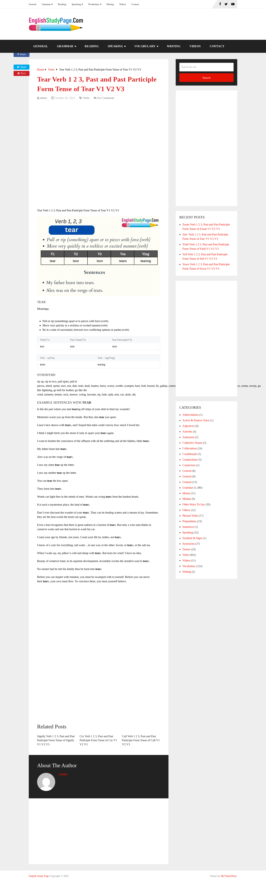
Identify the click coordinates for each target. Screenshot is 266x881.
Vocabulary (93, 4)
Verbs (86, 97)
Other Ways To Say (193, 504)
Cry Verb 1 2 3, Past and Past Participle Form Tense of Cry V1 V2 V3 (98, 740)
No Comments (105, 97)
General (32, 4)
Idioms (186, 493)
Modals (186, 498)
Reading (62, 4)
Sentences (188, 526)
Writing (110, 4)
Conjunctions (190, 459)
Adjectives (188, 425)
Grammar (46, 4)
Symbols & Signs (192, 538)
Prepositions (189, 521)
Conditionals (189, 454)
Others (186, 510)
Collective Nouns (192, 442)
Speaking (76, 4)
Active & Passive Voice (195, 420)
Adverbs (187, 431)
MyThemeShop (229, 876)
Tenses (186, 549)
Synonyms (188, 543)
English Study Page (39, 876)
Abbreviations (190, 414)
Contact (135, 4)
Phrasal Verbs (190, 515)
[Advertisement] (98, 129)
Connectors (188, 465)
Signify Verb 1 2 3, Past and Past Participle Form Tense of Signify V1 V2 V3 (56, 740)
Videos (122, 4)
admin (43, 97)
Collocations (189, 448)
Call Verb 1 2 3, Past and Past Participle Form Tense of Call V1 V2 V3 (141, 740)
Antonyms (188, 437)
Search (206, 77)
